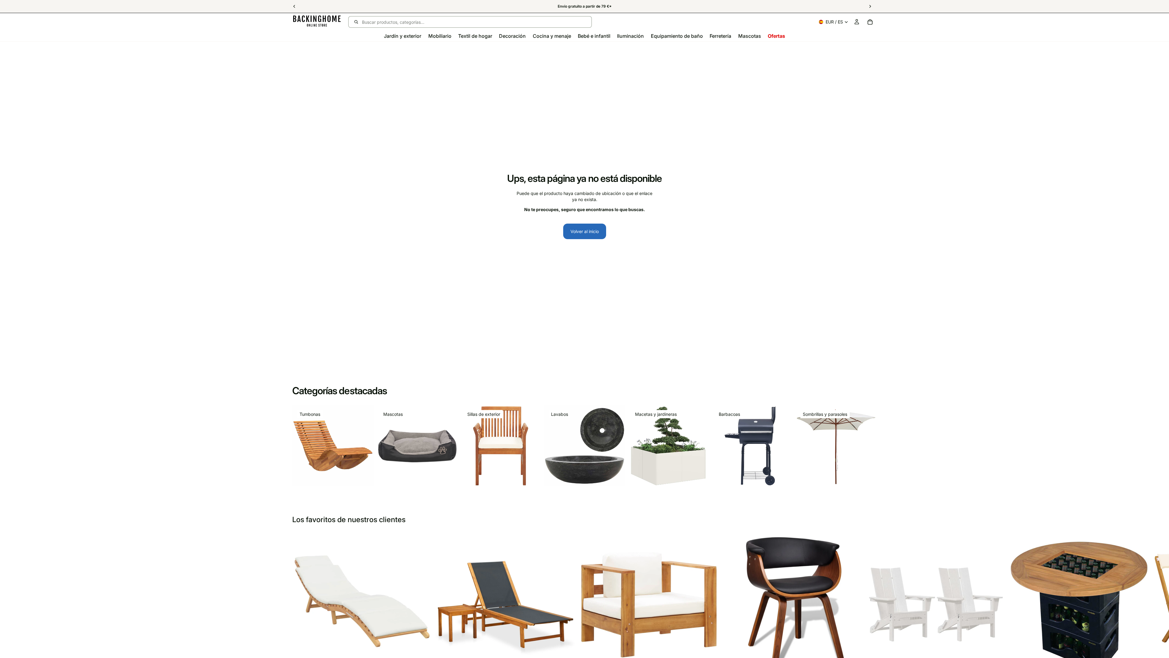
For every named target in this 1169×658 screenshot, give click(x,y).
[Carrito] (870, 22)
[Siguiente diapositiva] (870, 612)
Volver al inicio (584, 231)
